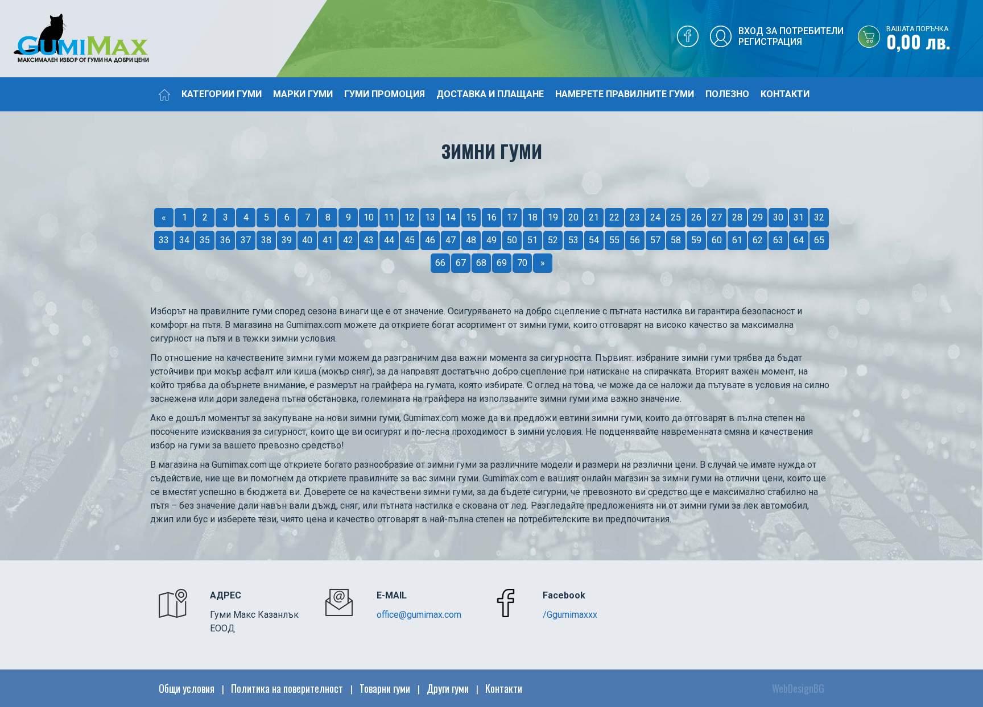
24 (655, 217)
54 (594, 240)
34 (184, 240)
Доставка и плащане (490, 94)
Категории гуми (221, 94)
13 (430, 217)
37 (246, 240)
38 (266, 240)
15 (471, 217)
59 (696, 240)
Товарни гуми (385, 688)
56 (635, 240)
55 (614, 240)
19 (553, 217)
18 (532, 217)
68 (481, 262)
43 (369, 240)
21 (594, 217)
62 (758, 240)
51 (532, 240)
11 (389, 217)
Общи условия (186, 688)
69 (502, 262)
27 (717, 217)
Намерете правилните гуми (624, 94)
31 (799, 217)
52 (553, 240)
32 (819, 217)
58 (676, 240)
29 (758, 217)
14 (450, 217)
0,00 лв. (918, 39)
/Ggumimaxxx (570, 614)
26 (696, 217)
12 (409, 217)
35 (205, 240)
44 (389, 240)
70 (522, 262)
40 (307, 240)
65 (819, 240)
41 (328, 240)
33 (164, 240)
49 (491, 240)
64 (799, 240)
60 (717, 240)
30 (778, 217)
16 (491, 217)
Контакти (785, 94)
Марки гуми (303, 94)
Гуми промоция (384, 94)
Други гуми (448, 688)
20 (573, 217)
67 (461, 262)
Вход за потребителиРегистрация (791, 36)
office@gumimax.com (419, 614)
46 (430, 240)
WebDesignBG (798, 688)
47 (450, 240)
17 (512, 217)
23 (635, 217)
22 (614, 217)
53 (573, 240)
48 (471, 240)
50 (512, 240)
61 (737, 240)
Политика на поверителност (287, 688)
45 (409, 240)
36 (225, 240)
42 (348, 240)
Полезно (727, 94)
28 (737, 217)
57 (655, 240)
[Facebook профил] (688, 39)
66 (440, 262)
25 (676, 217)
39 (287, 240)
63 (778, 240)
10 (369, 217)
